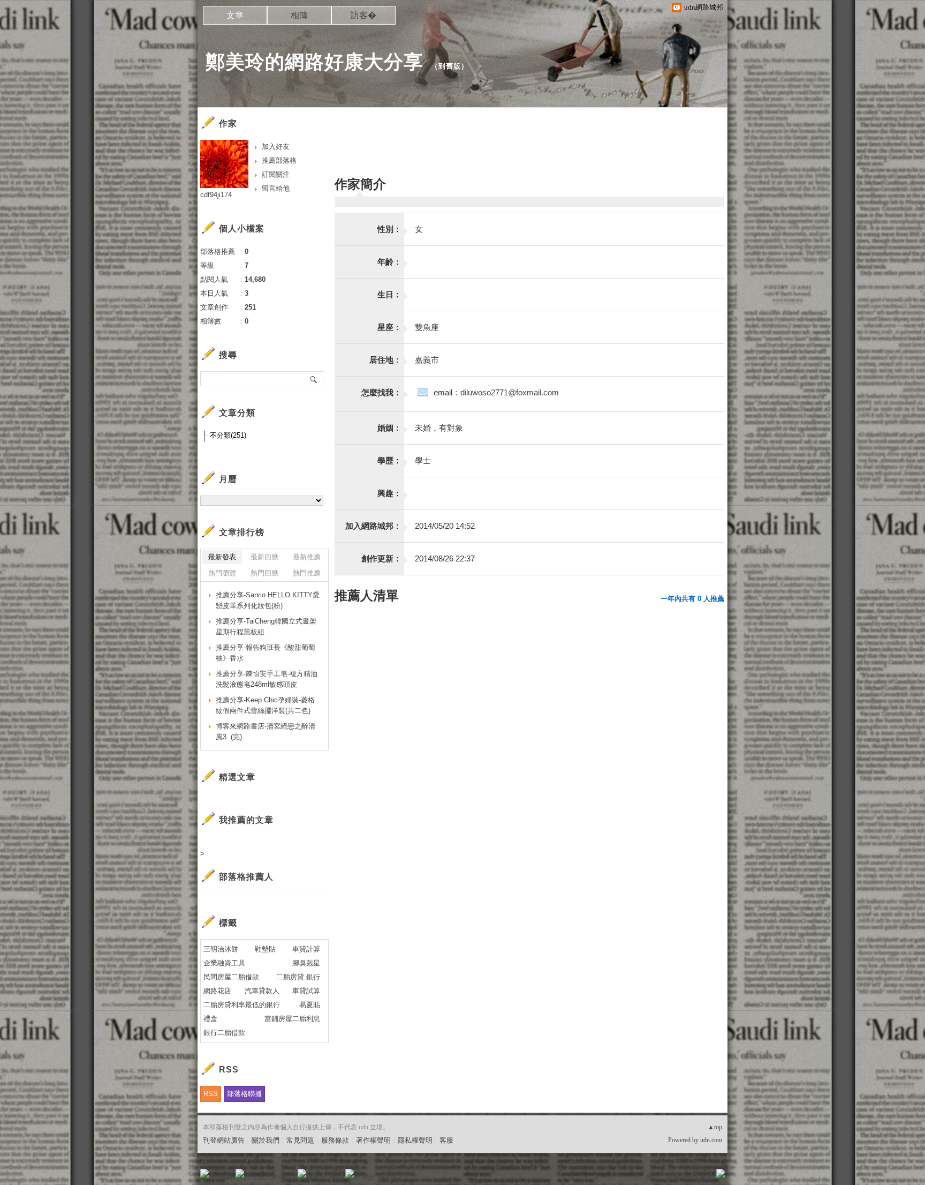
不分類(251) (228, 435)
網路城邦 (699, 1177)
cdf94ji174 (216, 195)
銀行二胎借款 (224, 1033)
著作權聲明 (373, 1140)
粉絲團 (221, 1177)
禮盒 (210, 1019)
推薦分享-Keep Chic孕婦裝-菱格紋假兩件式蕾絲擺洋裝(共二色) (265, 705)
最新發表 (222, 557)
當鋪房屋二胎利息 (292, 1019)
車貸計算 (306, 949)
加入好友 (276, 146)
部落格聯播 (244, 1094)
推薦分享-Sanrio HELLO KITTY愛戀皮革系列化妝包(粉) (268, 600)
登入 (653, 1177)
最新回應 (264, 557)
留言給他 (276, 188)
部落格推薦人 (246, 876)
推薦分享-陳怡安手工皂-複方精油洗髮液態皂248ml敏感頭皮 (266, 679)
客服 (446, 1140)
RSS (210, 1094)
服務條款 (335, 1140)
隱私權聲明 (415, 1140)
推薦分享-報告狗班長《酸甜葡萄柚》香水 (265, 652)
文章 (235, 15)
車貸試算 (306, 991)
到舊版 (449, 66)
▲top (715, 1127)
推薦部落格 (279, 160)
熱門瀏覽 (222, 573)
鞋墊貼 (265, 949)
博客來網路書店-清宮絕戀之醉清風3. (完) (265, 731)
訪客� (363, 15)
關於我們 (265, 1140)
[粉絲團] (204, 1173)
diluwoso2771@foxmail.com (509, 392)
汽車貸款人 (262, 991)
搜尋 (314, 378)
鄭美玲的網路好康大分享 (314, 62)
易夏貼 (309, 1005)
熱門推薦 (307, 573)
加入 (672, 1177)
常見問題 (300, 1140)
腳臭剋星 (306, 963)
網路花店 (217, 991)
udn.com (711, 1140)
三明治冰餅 (220, 949)
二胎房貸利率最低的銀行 (241, 1005)
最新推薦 (307, 557)
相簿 (299, 15)
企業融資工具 (224, 963)
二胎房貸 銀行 (298, 977)
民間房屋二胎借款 (231, 977)
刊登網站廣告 (224, 1140)
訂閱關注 (276, 174)
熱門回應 (264, 573)
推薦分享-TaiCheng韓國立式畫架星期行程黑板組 (266, 626)
